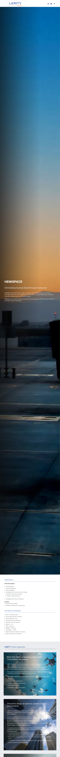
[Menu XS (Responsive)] (54, 4)
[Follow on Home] (49, 3)
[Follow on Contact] (51, 3)
